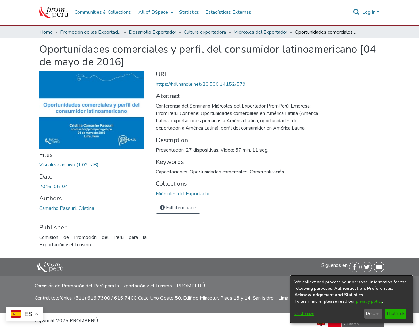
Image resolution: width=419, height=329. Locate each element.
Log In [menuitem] (368, 12)
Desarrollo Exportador (152, 32)
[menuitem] (155, 12)
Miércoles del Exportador (260, 32)
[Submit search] (356, 12)
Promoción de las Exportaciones (90, 32)
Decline (373, 313)
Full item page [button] (180, 207)
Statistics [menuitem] (189, 12)
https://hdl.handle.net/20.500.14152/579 (201, 84)
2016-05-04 (53, 186)
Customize (304, 313)
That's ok (395, 313)
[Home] (53, 12)
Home (46, 32)
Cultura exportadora (205, 32)
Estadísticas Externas (228, 12)
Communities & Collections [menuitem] (103, 12)
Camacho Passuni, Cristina (66, 208)
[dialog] (351, 299)
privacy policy (369, 301)
